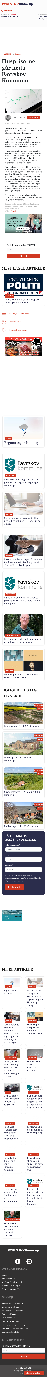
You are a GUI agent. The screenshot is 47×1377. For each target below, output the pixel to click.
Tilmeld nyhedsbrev (34, 1373)
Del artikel (32, 117)
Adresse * (9, 865)
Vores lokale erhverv (10, 1307)
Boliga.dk (13, 211)
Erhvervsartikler (8, 1318)
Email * (8, 855)
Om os (4, 1275)
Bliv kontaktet (14, 887)
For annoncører (8, 1278)
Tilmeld (23, 256)
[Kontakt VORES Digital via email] (29, 1261)
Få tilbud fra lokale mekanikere (15, 1328)
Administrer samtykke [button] (11, 1289)
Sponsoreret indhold (10, 1332)
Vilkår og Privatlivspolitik (12, 1282)
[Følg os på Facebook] (18, 1261)
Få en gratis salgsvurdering (13, 1325)
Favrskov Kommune (10, 1321)
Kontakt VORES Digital (11, 1285)
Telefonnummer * (12, 845)
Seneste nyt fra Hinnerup (12, 1303)
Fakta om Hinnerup (10, 1314)
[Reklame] (23, 223)
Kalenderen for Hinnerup (12, 1310)
